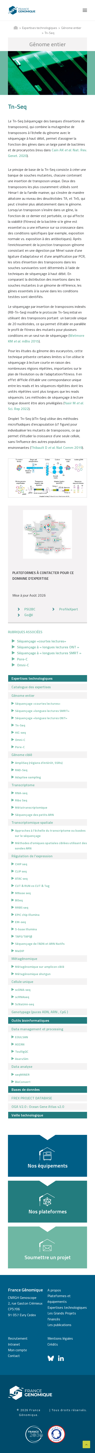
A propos (54, 1290)
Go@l (28, 614)
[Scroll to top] (86, 1444)
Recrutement (18, 1338)
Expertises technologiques (39, 27)
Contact (14, 1355)
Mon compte (17, 1350)
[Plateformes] (47, 534)
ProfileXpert (68, 609)
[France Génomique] (21, 10)
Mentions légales (60, 1338)
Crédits (53, 1344)
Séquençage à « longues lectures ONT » (48, 647)
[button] (85, 10)
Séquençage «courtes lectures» (41, 641)
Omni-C (23, 665)
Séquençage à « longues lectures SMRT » (49, 653)
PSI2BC (29, 609)
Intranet (14, 1344)
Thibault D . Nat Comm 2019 (56, 447)
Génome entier (71, 27)
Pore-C (22, 659)
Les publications (59, 1324)
